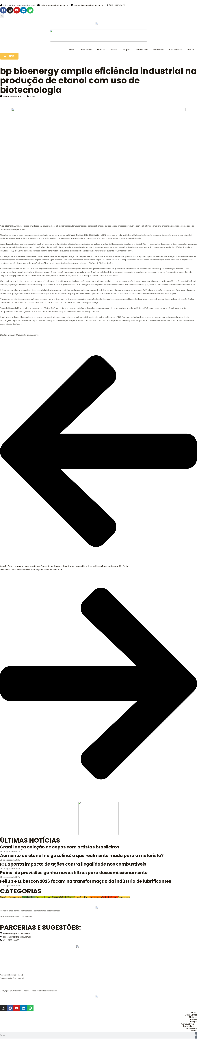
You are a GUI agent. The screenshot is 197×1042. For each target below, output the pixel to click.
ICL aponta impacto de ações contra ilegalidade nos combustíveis (73, 864)
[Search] (196, 1035)
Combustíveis (141, 49)
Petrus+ (190, 49)
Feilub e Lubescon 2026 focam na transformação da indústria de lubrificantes (85, 881)
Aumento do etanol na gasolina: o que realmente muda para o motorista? (82, 855)
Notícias (101, 49)
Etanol (32, 96)
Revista (113, 49)
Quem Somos (86, 49)
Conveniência (175, 49)
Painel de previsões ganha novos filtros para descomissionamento (74, 873)
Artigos (126, 49)
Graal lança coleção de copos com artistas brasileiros (59, 847)
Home (71, 49)
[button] (2, 16)
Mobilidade (158, 49)
